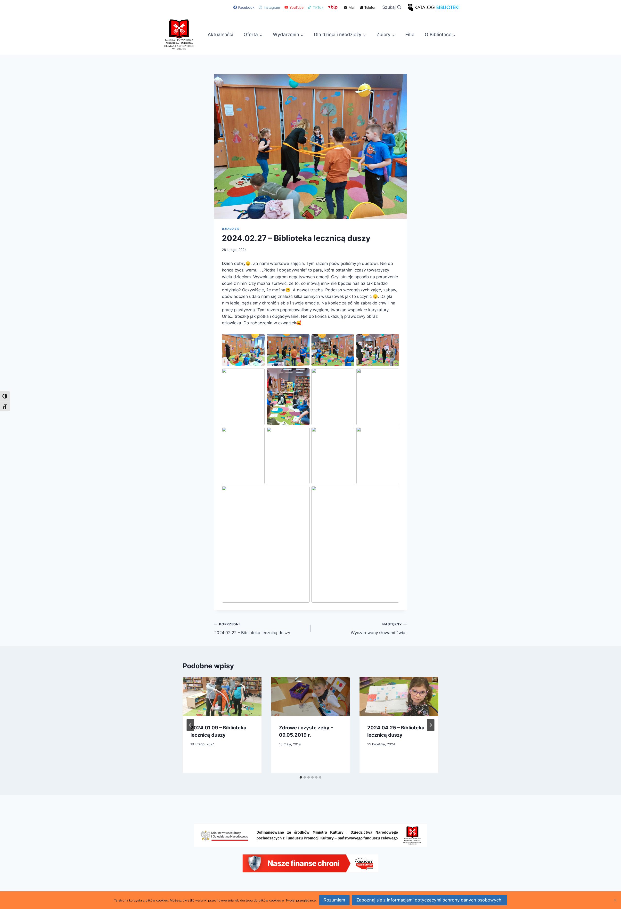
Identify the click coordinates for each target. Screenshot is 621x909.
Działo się (230, 229)
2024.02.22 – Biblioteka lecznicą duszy (252, 628)
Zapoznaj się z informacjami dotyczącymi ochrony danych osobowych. (429, 899)
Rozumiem (334, 899)
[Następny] (430, 725)
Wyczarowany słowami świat (379, 628)
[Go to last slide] (190, 725)
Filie (409, 34)
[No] (615, 900)
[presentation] (222, 696)
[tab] (301, 777)
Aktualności (220, 34)
